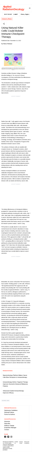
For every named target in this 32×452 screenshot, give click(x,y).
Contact (6, 429)
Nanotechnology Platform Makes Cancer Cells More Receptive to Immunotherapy (15, 376)
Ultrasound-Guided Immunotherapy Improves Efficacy (13, 392)
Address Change (9, 425)
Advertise (7, 421)
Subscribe (7, 423)
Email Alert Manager (10, 427)
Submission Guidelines (10, 410)
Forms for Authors (9, 414)
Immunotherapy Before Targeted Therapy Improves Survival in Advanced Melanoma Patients (15, 384)
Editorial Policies (9, 412)
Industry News (7, 19)
